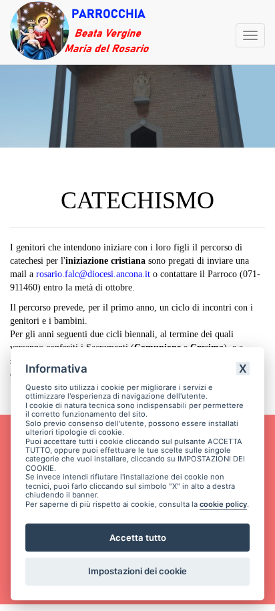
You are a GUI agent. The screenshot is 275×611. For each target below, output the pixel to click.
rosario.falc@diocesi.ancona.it (93, 274)
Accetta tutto (137, 537)
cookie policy (223, 504)
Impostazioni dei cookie (137, 571)
